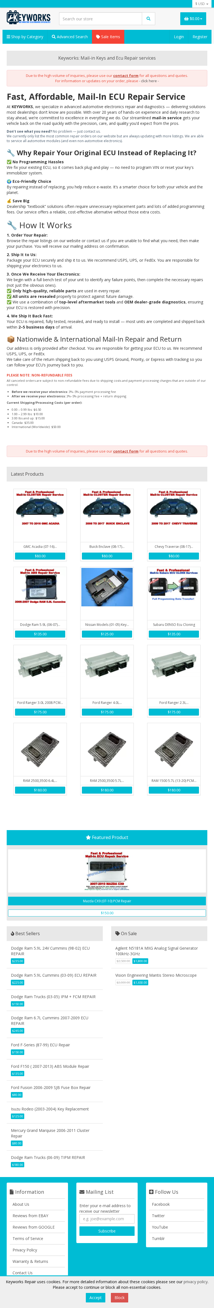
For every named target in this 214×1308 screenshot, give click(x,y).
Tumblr (158, 1238)
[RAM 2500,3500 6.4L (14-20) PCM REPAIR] (40, 749)
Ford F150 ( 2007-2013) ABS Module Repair (50, 1066)
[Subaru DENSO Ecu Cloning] (174, 593)
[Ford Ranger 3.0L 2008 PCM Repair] (40, 671)
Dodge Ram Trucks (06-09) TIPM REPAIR (48, 1157)
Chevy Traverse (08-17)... (174, 546)
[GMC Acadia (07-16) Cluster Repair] (40, 515)
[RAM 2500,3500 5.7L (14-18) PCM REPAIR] (107, 749)
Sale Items (110, 36)
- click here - (149, 80)
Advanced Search (72, 36)
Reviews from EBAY (30, 1215)
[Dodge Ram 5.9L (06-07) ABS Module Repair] (40, 593)
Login (179, 36)
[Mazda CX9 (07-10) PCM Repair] (107, 871)
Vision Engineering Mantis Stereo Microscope (156, 975)
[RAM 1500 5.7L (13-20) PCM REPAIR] (174, 749)
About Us (21, 1204)
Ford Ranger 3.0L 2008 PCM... (40, 702)
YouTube (160, 1227)
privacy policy (196, 1281)
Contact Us (23, 1272)
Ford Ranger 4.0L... (107, 702)
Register (200, 36)
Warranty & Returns (30, 1261)
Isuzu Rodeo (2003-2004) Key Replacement (50, 1109)
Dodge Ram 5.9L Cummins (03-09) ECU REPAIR (53, 975)
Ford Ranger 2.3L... (174, 702)
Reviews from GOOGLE (34, 1227)
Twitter (158, 1215)
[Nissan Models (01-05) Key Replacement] (107, 593)
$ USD (200, 3)
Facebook (161, 1204)
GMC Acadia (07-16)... (40, 546)
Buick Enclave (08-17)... (107, 546)
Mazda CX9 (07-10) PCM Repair (107, 901)
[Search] (148, 18)
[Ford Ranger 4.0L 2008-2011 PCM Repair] (107, 671)
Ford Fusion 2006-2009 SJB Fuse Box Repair (51, 1087)
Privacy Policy (25, 1250)
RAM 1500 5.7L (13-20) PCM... (174, 780)
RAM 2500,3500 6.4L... (40, 780)
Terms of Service (28, 1238)
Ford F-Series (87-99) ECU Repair (40, 1044)
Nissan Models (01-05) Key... (107, 624)
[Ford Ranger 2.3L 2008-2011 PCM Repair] (174, 671)
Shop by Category (26, 36)
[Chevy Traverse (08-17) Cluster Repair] (174, 515)
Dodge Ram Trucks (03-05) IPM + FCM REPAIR (53, 996)
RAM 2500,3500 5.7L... (107, 780)
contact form (125, 75)
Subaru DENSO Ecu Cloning (174, 624)
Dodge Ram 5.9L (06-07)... (40, 624)
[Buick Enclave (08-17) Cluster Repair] (107, 515)
